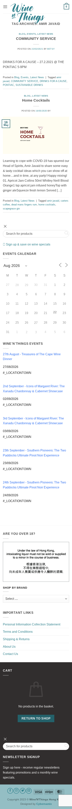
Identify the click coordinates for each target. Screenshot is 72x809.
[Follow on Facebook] (10, 791)
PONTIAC (8, 85)
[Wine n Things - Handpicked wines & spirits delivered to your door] (35, 13)
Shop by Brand (15, 587)
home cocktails (46, 204)
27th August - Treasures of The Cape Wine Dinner (32, 357)
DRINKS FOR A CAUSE (53, 81)
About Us (9, 646)
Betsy (51, 49)
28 (17, 285)
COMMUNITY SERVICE (36, 39)
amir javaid (53, 200)
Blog (22, 34)
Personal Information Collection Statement (31, 624)
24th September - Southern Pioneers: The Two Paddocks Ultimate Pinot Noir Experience (34, 485)
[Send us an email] (29, 791)
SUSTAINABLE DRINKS (29, 85)
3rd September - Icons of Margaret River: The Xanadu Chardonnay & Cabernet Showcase (33, 421)
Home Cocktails (36, 100)
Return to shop (36, 718)
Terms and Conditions (18, 631)
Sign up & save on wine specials (27, 244)
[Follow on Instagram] (16, 791)
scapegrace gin (11, 208)
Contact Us (10, 654)
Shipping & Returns (16, 639)
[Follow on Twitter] (23, 791)
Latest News (45, 34)
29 (26, 285)
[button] (5, 6)
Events (31, 34)
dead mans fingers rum (24, 204)
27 (36, 322)
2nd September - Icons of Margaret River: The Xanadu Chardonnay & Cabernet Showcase (34, 389)
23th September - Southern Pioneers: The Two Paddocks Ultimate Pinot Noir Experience (34, 453)
